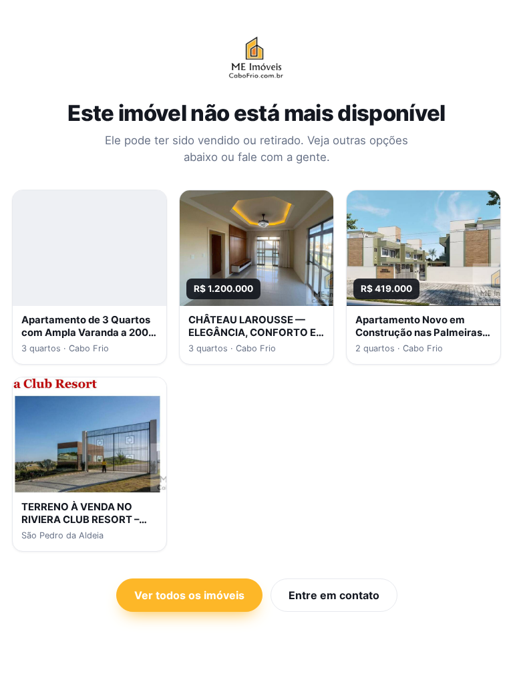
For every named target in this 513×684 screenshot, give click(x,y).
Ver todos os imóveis (189, 595)
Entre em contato (334, 595)
